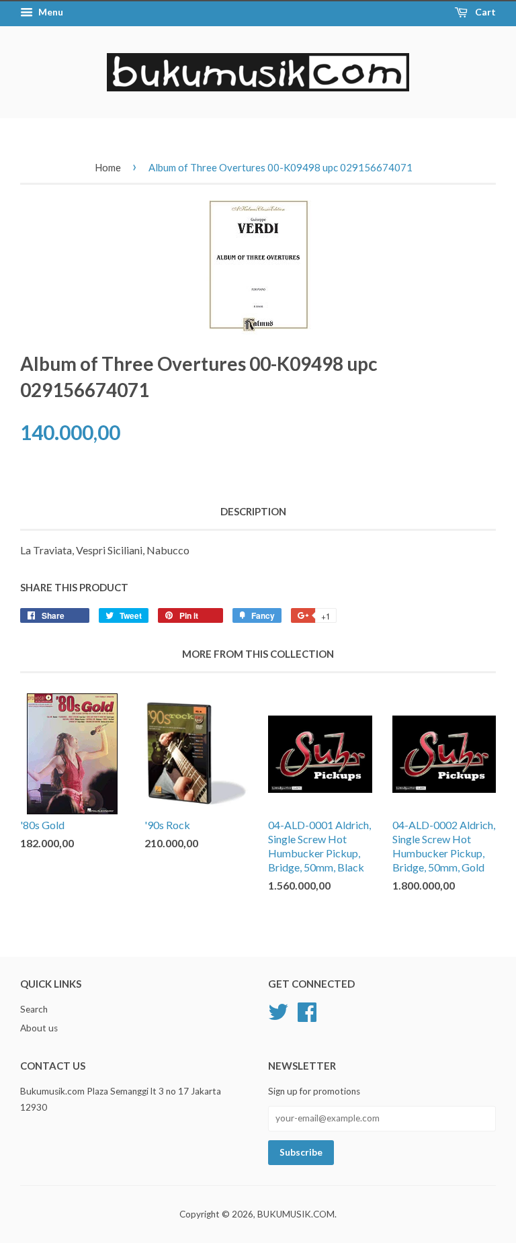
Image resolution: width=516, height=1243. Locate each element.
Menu (49, 11)
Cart (484, 11)
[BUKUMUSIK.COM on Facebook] (307, 1009)
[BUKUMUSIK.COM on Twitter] (278, 1009)
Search (34, 1009)
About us (39, 1028)
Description (253, 511)
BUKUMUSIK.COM (296, 1214)
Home (108, 167)
